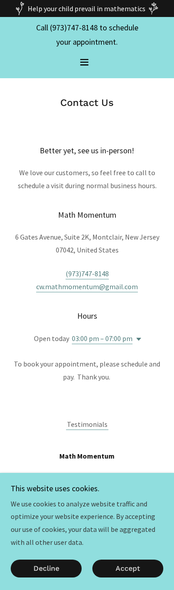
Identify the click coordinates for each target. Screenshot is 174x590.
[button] (86, 62)
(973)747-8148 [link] (74, 27)
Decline (46, 569)
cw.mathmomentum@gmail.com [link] (87, 286)
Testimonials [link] (87, 424)
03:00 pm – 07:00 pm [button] (102, 338)
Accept (128, 569)
